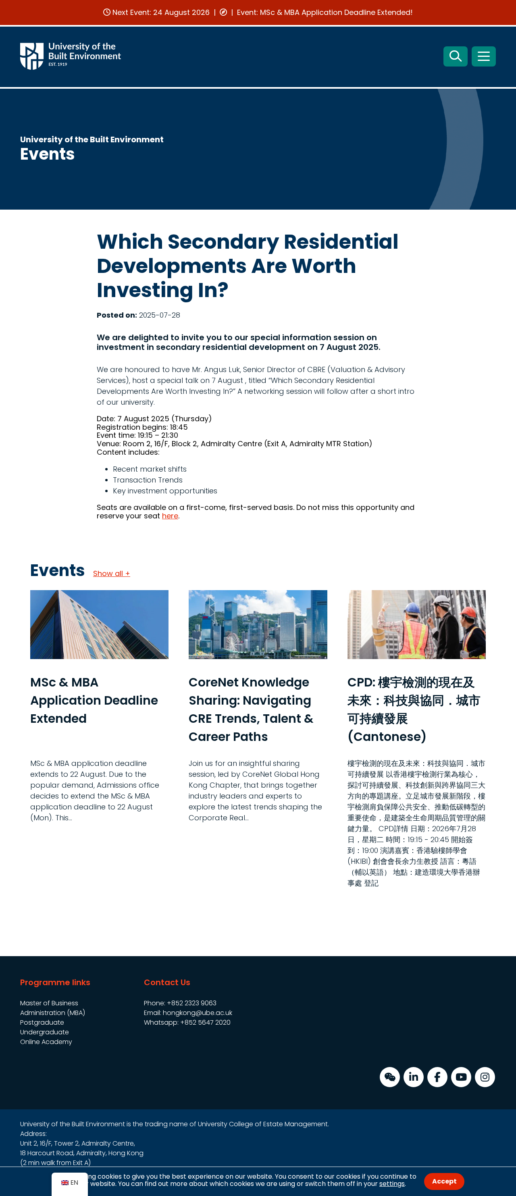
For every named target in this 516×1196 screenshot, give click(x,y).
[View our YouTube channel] (461, 1077)
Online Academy (46, 1041)
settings (392, 1183)
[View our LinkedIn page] (414, 1077)
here (170, 516)
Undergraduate (44, 1032)
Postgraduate (42, 1022)
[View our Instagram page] (485, 1077)
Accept (444, 1181)
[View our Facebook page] (437, 1077)
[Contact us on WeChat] (390, 1077)
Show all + (111, 573)
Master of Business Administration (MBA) (52, 1007)
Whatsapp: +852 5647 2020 (187, 1022)
